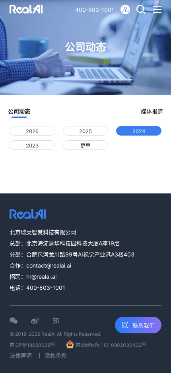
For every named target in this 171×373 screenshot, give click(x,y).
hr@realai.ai (41, 276)
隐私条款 (56, 355)
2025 (85, 131)
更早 (85, 145)
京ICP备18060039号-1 (35, 345)
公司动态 (19, 111)
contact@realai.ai (48, 265)
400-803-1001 (94, 9)
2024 (138, 131)
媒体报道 (152, 111)
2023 (32, 145)
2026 (32, 131)
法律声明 (21, 355)
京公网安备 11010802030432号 (111, 345)
